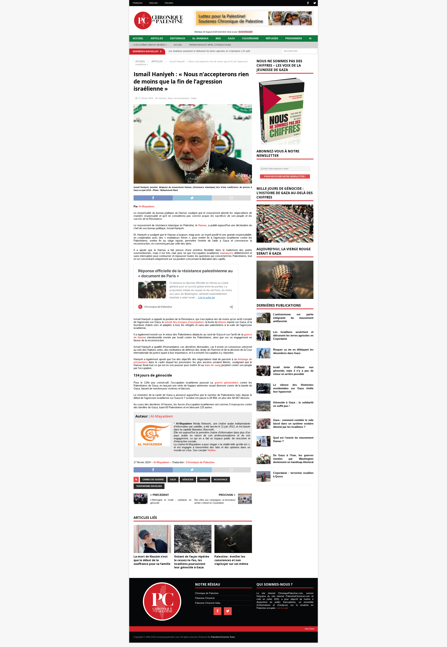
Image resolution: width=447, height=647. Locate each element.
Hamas (202, 225)
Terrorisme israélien (149, 486)
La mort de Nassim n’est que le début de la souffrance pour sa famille (152, 560)
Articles (157, 38)
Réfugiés (272, 38)
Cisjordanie (250, 38)
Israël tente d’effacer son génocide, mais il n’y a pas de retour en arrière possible (293, 370)
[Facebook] (308, 3)
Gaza (231, 38)
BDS (218, 38)
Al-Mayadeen (146, 206)
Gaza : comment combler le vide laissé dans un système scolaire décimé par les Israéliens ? (293, 423)
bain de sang (213, 365)
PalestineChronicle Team (223, 637)
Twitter (211, 450)
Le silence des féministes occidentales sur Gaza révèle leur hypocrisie (293, 388)
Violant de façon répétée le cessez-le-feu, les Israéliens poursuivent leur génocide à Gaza (191, 562)
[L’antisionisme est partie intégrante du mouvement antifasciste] (263, 318)
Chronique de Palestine (200, 462)
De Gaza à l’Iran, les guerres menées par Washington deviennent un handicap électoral (293, 459)
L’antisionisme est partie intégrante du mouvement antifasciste (293, 318)
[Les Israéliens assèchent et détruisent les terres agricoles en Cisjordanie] (263, 335)
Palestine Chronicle (205, 598)
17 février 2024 (145, 98)
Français (137, 3)
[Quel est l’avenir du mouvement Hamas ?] (263, 441)
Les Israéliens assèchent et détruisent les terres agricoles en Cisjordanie (293, 335)
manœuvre (226, 252)
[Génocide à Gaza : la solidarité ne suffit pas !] (263, 406)
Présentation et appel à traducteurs (210, 45)
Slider (194, 98)
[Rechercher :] (299, 50)
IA (310, 38)
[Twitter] (315, 3)
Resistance (220, 479)
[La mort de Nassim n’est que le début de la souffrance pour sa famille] (152, 539)
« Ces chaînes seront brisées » (150, 45)
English (153, 3)
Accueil (138, 38)
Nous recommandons (178, 98)
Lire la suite (282, 608)
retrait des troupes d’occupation (184, 322)
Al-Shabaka (200, 38)
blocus (222, 322)
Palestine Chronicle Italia (207, 603)
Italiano (169, 3)
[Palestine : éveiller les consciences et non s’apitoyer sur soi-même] (233, 539)
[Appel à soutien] (254, 23)
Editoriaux (177, 38)
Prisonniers (293, 38)
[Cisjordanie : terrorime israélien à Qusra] (263, 476)
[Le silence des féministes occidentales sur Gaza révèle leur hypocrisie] (263, 388)
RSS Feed (309, 629)
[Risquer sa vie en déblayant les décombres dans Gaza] (263, 353)
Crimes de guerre (153, 479)
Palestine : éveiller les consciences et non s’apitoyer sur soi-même (231, 560)
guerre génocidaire (227, 382)
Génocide (187, 479)
